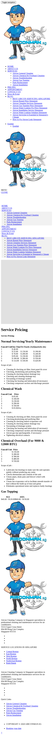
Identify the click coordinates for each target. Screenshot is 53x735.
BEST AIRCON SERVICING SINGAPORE (31, 99)
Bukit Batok (11, 663)
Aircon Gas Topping (21, 80)
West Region (11, 656)
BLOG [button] (10, 96)
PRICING (11, 87)
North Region (11, 658)
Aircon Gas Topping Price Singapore (28, 106)
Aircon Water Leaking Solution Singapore (30, 112)
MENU (4, 190)
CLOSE (4, 192)
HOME (10, 66)
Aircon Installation (20, 85)
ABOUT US (12, 69)
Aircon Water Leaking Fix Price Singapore (30, 108)
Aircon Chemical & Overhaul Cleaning (29, 76)
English (16, 126)
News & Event (13, 94)
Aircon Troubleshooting (22, 78)
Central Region (12, 651)
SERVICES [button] (12, 71)
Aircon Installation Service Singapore (28, 110)
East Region (11, 654)
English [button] (10, 124)
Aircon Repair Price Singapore (25, 101)
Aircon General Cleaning (23, 73)
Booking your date (13, 728)
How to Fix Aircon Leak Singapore (27, 119)
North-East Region (13, 661)
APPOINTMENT (14, 89)
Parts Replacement (20, 82)
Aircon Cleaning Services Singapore (27, 103)
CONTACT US (14, 92)
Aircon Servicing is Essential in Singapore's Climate (28, 254)
